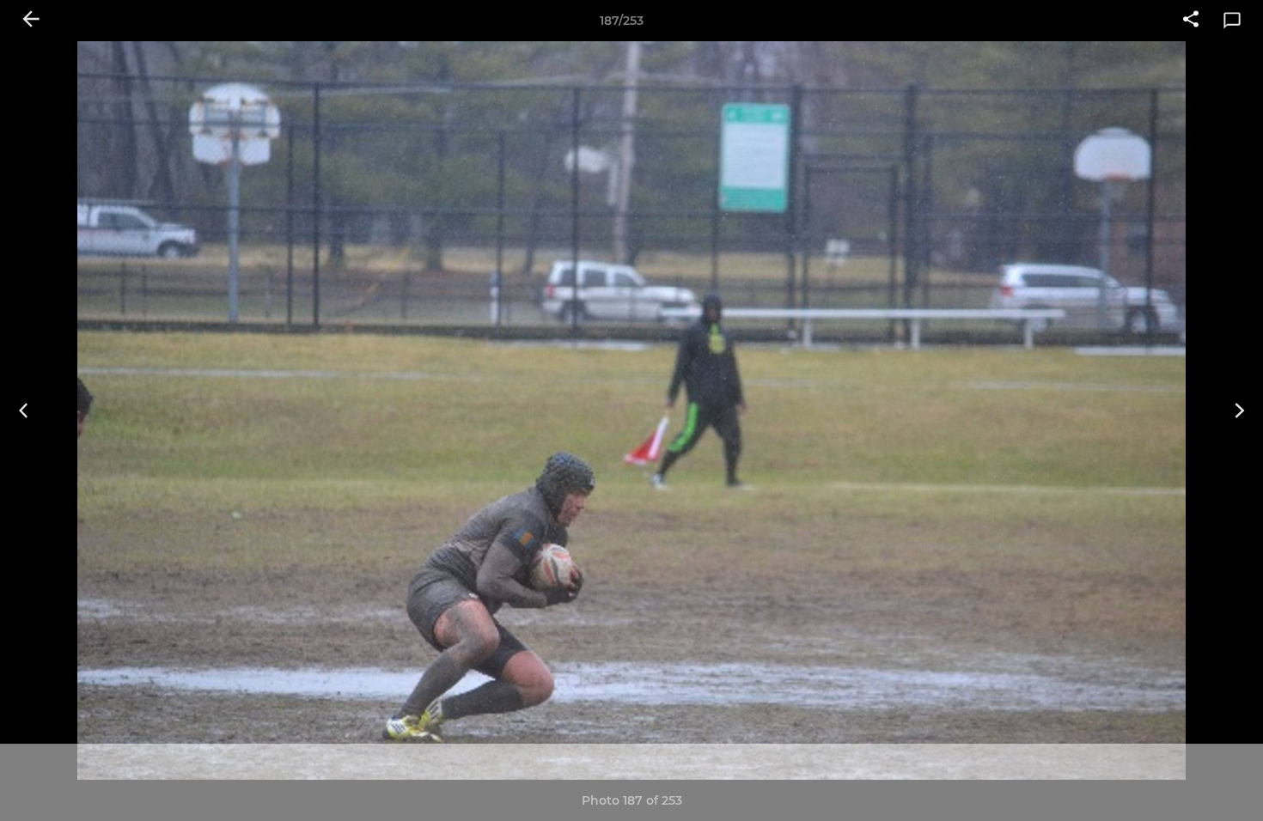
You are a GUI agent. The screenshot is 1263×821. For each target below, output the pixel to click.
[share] (1191, 21)
